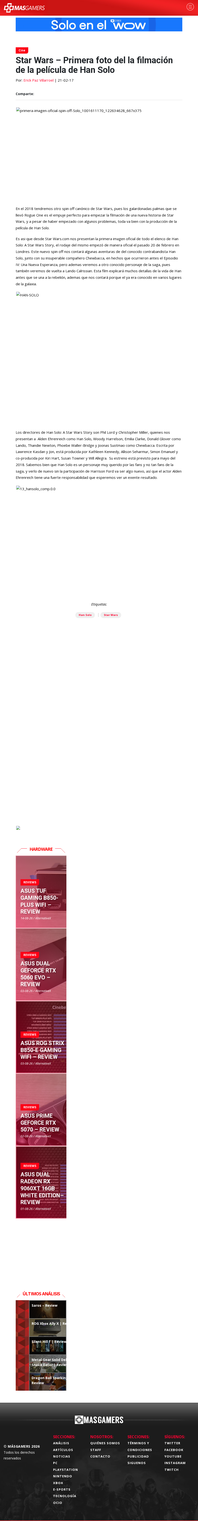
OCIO (57, 1502)
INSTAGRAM (175, 1463)
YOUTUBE (173, 1456)
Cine (22, 50)
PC (55, 1463)
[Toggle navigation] (190, 7)
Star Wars (111, 615)
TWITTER (172, 1443)
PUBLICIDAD (138, 1456)
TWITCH (171, 1469)
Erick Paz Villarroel (38, 80)
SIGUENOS (136, 1463)
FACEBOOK (173, 1450)
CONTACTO (100, 1456)
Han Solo (85, 615)
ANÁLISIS (61, 1443)
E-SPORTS (62, 1489)
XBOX (58, 1483)
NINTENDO (62, 1476)
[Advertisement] (99, 770)
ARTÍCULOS (63, 1450)
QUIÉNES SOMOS (105, 1443)
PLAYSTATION (65, 1469)
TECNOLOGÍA (64, 1496)
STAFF (95, 1450)
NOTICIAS (61, 1456)
